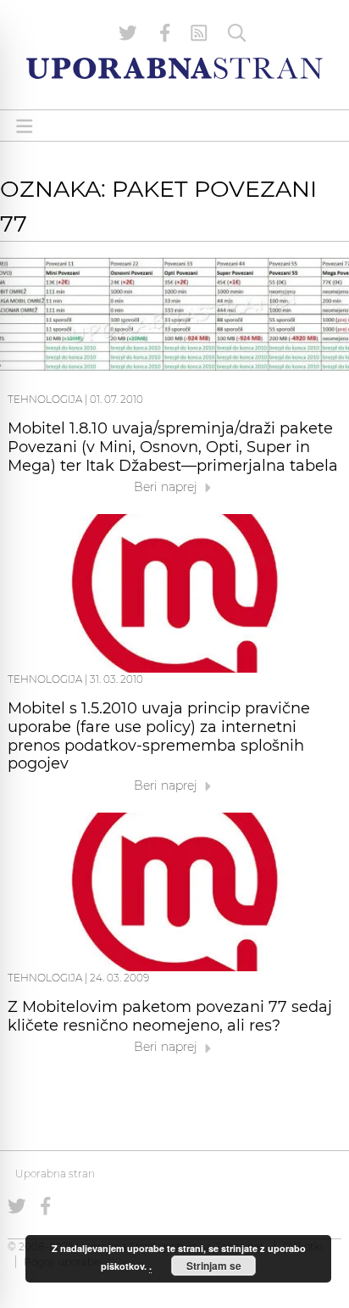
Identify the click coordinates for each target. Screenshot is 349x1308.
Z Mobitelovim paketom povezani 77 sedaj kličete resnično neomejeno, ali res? (170, 1016)
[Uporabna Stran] (174, 68)
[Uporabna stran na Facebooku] (165, 33)
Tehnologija (45, 399)
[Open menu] (24, 126)
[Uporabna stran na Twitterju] (128, 33)
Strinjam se (213, 1265)
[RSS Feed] (199, 33)
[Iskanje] (237, 33)
